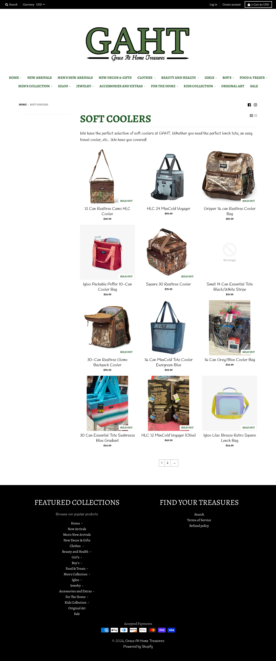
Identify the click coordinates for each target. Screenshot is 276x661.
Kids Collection (75, 602)
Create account (231, 4)
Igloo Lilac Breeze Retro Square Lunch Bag (229, 438)
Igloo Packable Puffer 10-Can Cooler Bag (107, 287)
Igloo (75, 579)
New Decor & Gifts (76, 540)
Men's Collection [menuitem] (34, 86)
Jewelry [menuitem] (83, 86)
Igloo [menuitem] (63, 86)
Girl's (75, 557)
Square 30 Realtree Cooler (168, 284)
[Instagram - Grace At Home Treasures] (255, 104)
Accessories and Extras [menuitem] (121, 86)
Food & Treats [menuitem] (252, 77)
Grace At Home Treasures (144, 641)
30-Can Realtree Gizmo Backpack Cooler (107, 362)
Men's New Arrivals (77, 534)
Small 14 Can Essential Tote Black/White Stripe (230, 287)
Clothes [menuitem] (145, 77)
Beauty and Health (75, 551)
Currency (28, 4)
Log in (213, 4)
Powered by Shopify (138, 646)
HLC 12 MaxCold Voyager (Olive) (168, 435)
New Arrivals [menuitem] (39, 77)
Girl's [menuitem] (209, 77)
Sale (77, 613)
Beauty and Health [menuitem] (178, 77)
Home (23, 104)
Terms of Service (199, 520)
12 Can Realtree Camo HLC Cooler (107, 211)
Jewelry (75, 585)
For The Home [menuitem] (163, 86)
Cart (260, 4)
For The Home (75, 596)
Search (199, 514)
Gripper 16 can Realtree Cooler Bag (230, 211)
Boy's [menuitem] (226, 77)
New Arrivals (77, 528)
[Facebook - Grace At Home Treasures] (249, 104)
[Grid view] (251, 115)
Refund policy (199, 525)
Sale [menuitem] (254, 86)
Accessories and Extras (75, 591)
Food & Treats (75, 568)
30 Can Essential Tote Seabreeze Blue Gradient (107, 438)
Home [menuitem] (14, 77)
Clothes (75, 545)
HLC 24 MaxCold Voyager (168, 209)
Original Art (77, 608)
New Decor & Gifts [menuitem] (115, 77)
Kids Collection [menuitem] (198, 86)
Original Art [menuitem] (232, 86)
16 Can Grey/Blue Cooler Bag (229, 360)
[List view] (255, 115)
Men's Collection (75, 574)
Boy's (75, 562)
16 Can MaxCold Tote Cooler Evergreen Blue (168, 362)
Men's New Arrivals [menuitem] (75, 77)
